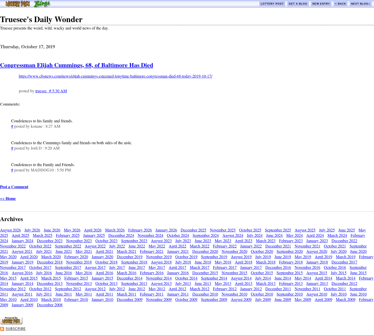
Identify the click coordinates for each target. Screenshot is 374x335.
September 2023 (134, 240)
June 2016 (63, 272)
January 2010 (102, 299)
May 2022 (157, 246)
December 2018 (50, 262)
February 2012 (225, 288)
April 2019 (323, 256)
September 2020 (290, 251)
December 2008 (50, 304)
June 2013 (203, 283)
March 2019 (345, 256)
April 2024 (315, 235)
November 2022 (13, 246)
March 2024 (337, 235)
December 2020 (205, 251)
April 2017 (177, 267)
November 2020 (234, 251)
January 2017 (251, 267)
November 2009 (159, 299)
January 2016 (178, 272)
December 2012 (344, 283)
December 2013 (50, 283)
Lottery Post (272, 3)
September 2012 (68, 288)
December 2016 (278, 267)
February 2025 (68, 235)
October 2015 (262, 272)
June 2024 (274, 235)
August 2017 (95, 267)
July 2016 (44, 272)
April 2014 (323, 278)
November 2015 (234, 272)
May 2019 (303, 256)
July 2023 (183, 240)
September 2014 (214, 278)
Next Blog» (360, 3)
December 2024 (121, 235)
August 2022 (95, 246)
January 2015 (102, 278)
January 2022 (251, 246)
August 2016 (22, 272)
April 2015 (29, 278)
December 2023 (50, 240)
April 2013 (243, 283)
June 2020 (358, 251)
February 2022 (225, 246)
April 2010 (29, 299)
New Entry (321, 3)
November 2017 (13, 267)
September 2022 (68, 246)
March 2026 (115, 229)
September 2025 (278, 229)
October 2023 (106, 240)
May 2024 (294, 235)
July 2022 (117, 246)
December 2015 (205, 272)
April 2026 (93, 229)
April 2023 (243, 240)
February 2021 (152, 251)
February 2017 (225, 267)
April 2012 (177, 288)
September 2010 (290, 294)
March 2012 (199, 288)
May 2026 (72, 229)
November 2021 (307, 246)
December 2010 (205, 294)
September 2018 (134, 262)
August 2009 (241, 299)
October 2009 (186, 299)
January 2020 (102, 256)
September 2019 (214, 256)
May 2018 (223, 262)
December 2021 (278, 246)
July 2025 (327, 229)
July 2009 (263, 299)
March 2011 (126, 294)
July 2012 (117, 288)
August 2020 (316, 251)
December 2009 (129, 299)
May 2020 (8, 256)
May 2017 (157, 267)
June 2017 (136, 267)
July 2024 (255, 235)
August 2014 (241, 278)
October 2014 (186, 278)
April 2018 (243, 262)
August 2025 (305, 229)
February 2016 (152, 272)
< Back (340, 3)
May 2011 (84, 294)
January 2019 (22, 262)
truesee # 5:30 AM (51, 90)
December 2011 (278, 288)
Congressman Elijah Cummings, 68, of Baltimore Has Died (76, 64)
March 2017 (199, 267)
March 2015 (51, 278)
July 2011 (44, 294)
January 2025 (94, 235)
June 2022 (136, 246)
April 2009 (323, 299)
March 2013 (266, 283)
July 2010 (339, 294)
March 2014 (345, 278)
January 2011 (178, 294)
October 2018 (106, 262)
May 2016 (84, 272)
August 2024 (232, 235)
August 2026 (10, 229)
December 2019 (129, 256)
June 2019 (283, 256)
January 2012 (251, 288)
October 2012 (40, 288)
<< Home (8, 198)
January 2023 (317, 240)
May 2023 (223, 240)
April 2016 (104, 272)
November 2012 (13, 288)
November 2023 (79, 240)
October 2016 (335, 267)
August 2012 (95, 288)
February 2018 (291, 262)
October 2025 (250, 229)
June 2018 (203, 262)
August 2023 (161, 240)
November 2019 (159, 256)
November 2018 (79, 262)
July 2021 (44, 251)
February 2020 (76, 256)
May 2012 (157, 288)
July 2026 (32, 229)
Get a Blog (298, 3)
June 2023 (203, 240)
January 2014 (22, 283)
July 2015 (339, 272)
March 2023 (266, 240)
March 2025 (42, 235)
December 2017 (344, 262)
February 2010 (76, 299)
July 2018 (183, 262)
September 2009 (214, 299)
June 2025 (346, 229)
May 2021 (84, 251)
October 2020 (262, 251)
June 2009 (283, 299)
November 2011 (307, 288)
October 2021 (335, 246)
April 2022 (177, 246)
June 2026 (52, 229)
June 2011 (63, 294)
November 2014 (159, 278)
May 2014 (303, 278)
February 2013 (291, 283)
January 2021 (178, 251)
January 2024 (22, 240)
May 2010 (8, 299)
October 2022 (40, 246)
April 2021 (104, 251)
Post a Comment (14, 187)
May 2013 (223, 283)
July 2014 (263, 278)
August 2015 (316, 272)
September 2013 (134, 283)
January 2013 (317, 283)
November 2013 (79, 283)
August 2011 (22, 294)
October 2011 (335, 288)
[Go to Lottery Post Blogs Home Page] (28, 6)
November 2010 (234, 294)
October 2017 (40, 267)
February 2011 (152, 294)
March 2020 (51, 256)
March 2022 (199, 246)
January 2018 (317, 262)
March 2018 (266, 262)
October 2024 (178, 235)
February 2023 (291, 240)
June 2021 (63, 251)
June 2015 (358, 272)
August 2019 (241, 256)
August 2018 (161, 262)
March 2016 (126, 272)
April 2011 (104, 294)
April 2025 (20, 235)
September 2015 (290, 272)
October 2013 (106, 283)
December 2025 (193, 229)
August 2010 (316, 294)
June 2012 (136, 288)
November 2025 (223, 229)
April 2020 (29, 256)
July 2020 (339, 251)
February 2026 (140, 229)
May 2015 (8, 278)
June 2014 (283, 278)
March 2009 (345, 299)
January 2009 (22, 304)
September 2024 (206, 235)
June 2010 (358, 294)
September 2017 (68, 267)
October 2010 (262, 294)
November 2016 (307, 267)
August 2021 (22, 251)
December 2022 (344, 240)
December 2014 (129, 278)
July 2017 (117, 267)
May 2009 (303, 299)
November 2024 (150, 235)
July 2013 (183, 283)
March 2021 (126, 251)
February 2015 (76, 278)
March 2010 (51, 299)
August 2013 (161, 283)
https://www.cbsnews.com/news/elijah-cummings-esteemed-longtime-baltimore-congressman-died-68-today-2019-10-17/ (115, 76)
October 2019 (186, 256)
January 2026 (166, 229)
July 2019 (263, 256)
